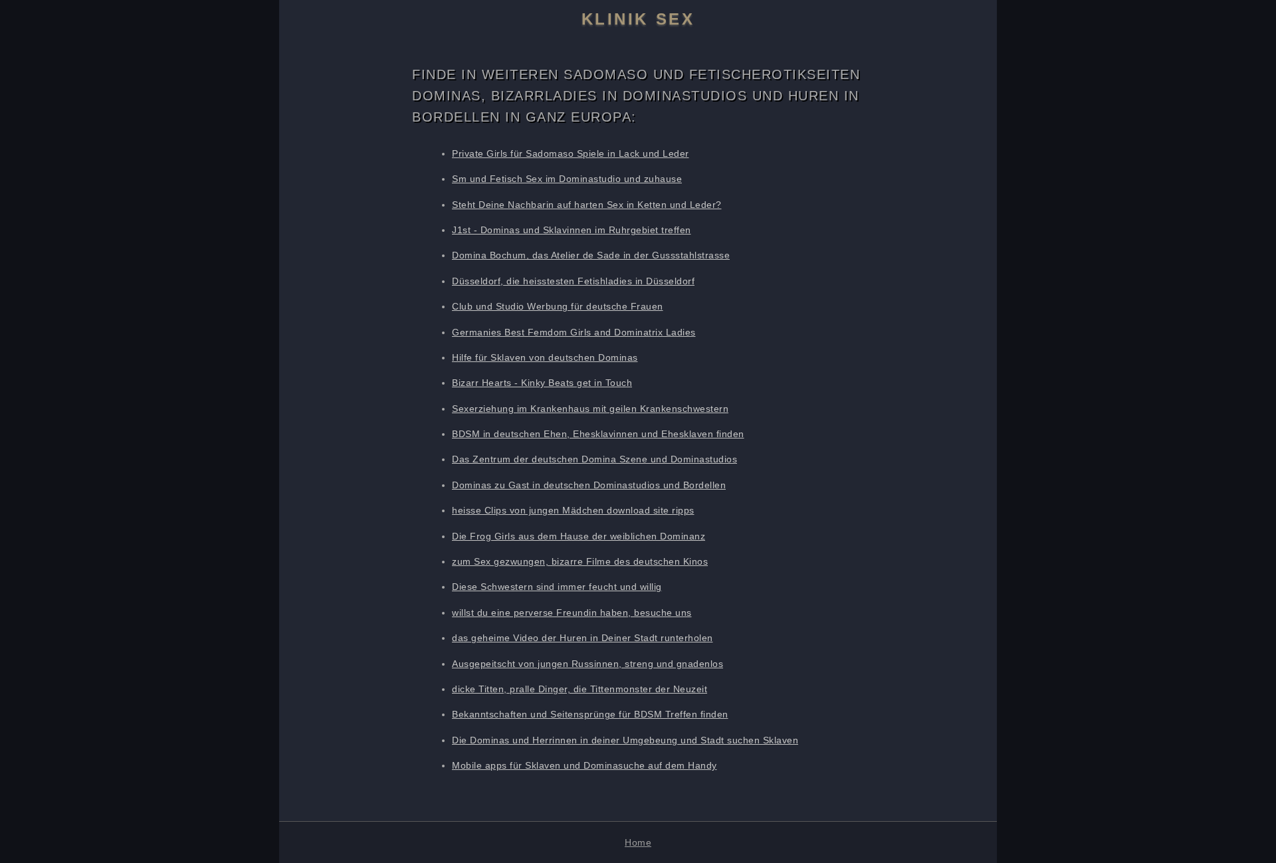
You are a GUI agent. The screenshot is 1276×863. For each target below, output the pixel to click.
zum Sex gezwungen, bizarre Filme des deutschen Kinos (580, 561)
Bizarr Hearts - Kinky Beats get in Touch (542, 382)
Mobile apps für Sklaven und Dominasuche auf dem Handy (584, 765)
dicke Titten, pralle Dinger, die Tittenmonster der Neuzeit (579, 689)
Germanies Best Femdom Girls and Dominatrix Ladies (574, 332)
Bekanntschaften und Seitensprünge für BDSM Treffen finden (590, 714)
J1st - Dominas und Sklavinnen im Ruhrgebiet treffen (571, 230)
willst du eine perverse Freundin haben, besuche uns (572, 612)
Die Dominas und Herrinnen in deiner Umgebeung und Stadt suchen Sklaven (625, 740)
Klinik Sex (638, 19)
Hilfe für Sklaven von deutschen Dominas (545, 357)
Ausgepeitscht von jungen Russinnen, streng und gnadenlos (587, 663)
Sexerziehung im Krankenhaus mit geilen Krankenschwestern (590, 408)
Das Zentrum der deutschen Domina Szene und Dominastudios (594, 459)
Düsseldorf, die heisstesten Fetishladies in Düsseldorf (573, 281)
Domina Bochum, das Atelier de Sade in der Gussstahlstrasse (591, 255)
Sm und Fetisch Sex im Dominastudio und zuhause (567, 178)
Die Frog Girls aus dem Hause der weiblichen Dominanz (578, 536)
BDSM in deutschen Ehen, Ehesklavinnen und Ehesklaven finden (598, 434)
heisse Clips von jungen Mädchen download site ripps (573, 510)
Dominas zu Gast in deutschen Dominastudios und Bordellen (589, 485)
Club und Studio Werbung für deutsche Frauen (557, 306)
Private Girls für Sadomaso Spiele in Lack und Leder (570, 153)
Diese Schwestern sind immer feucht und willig (557, 586)
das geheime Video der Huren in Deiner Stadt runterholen (582, 637)
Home (638, 842)
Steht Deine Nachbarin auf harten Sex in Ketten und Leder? (587, 204)
